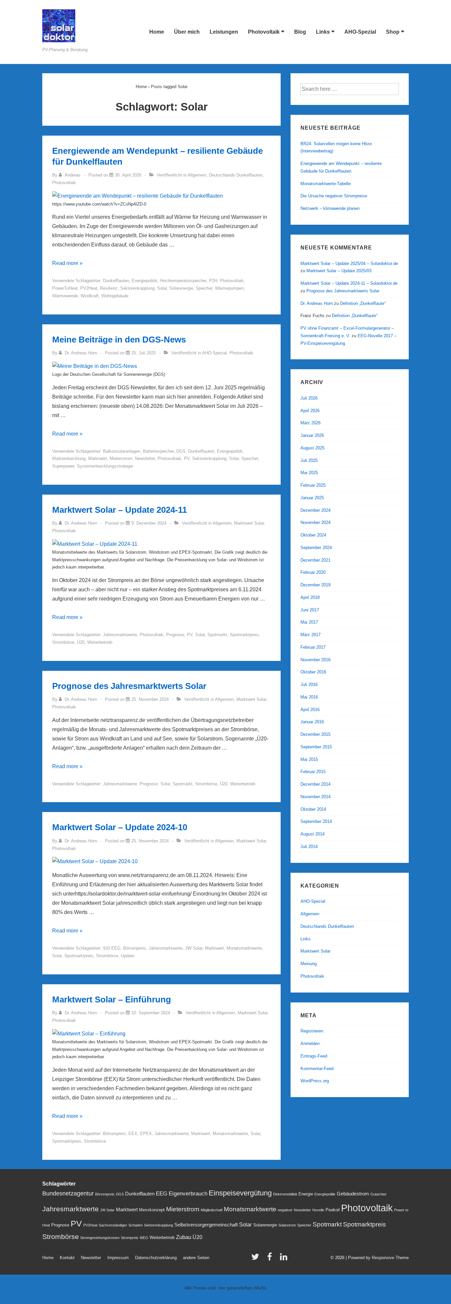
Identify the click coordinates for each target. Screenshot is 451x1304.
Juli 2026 (309, 398)
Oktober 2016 (313, 671)
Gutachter (378, 1194)
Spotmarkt (217, 634)
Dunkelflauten (116, 280)
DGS (181, 451)
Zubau (183, 1237)
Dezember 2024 (315, 510)
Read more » (67, 263)
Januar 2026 (312, 435)
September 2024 (316, 547)
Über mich (187, 32)
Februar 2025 (313, 485)
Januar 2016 (312, 721)
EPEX (146, 1133)
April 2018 (310, 597)
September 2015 (316, 746)
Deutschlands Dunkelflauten (235, 175)
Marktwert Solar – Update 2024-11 (119, 510)
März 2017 (310, 634)
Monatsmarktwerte (244, 948)
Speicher (204, 288)
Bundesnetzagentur (68, 1193)
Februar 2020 (313, 572)
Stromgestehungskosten (100, 1238)
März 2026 (310, 422)
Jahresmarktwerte (120, 634)
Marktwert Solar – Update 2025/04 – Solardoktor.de (349, 263)
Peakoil (333, 1209)
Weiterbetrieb (99, 642)
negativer (285, 1210)
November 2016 (315, 659)
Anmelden (310, 1043)
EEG (161, 1193)
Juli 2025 (309, 460)
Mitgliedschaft (212, 1210)
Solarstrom (287, 1225)
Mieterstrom (121, 458)
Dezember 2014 (315, 784)
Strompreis (129, 1238)
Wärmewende (65, 295)
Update (127, 955)
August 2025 (312, 447)
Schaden (135, 1225)
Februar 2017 (313, 647)
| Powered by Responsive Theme (377, 1257)
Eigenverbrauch (188, 1193)
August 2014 (312, 833)
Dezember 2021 (315, 560)
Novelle (318, 1210)
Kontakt (67, 1257)
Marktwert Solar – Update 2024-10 (119, 827)
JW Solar (193, 948)
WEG (144, 1238)
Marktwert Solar (249, 523)
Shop (392, 32)
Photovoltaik (264, 32)
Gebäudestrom (353, 1193)
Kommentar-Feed (316, 1068)
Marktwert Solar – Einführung (111, 999)
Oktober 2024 (313, 535)
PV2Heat (88, 288)
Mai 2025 (309, 472)
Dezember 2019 (315, 584)
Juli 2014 (309, 846)
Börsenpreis (134, 948)
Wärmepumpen (229, 288)
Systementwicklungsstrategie (105, 466)
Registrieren (311, 1030)
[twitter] (256, 1258)
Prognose (175, 634)
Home (156, 32)
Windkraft (90, 295)
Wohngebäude (114, 295)
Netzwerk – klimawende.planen (330, 208)
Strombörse (63, 642)
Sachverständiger (113, 1225)
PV (187, 458)
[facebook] (271, 1258)
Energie (305, 1193)
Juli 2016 (309, 684)
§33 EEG (112, 948)
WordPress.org (314, 1080)
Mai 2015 (309, 759)
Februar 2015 (313, 771)
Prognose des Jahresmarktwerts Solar (129, 686)
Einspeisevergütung (240, 1193)
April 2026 (310, 410)
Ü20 (81, 642)
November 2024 (315, 522)
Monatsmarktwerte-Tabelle (325, 183)
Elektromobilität (285, 1194)
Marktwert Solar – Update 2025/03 (338, 270)
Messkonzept (152, 1209)
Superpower (63, 466)
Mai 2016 (309, 697)
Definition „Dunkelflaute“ (363, 303)
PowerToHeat (65, 288)
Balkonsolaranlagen (121, 451)
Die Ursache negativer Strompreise (333, 195)
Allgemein (197, 175)
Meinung (308, 963)
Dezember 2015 (315, 734)
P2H (213, 280)
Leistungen (224, 32)
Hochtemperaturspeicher (183, 280)
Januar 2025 (312, 497)
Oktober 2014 (313, 809)
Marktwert (97, 458)
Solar (162, 288)
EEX (132, 1133)
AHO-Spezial (360, 32)
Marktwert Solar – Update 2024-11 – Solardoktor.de (349, 283)
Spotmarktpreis (244, 634)
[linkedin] (284, 1258)
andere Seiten (196, 1257)
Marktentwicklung (69, 458)
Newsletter (145, 458)
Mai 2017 (309, 622)
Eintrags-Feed (313, 1056)
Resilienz (109, 288)
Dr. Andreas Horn (316, 303)
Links (323, 32)
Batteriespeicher (158, 451)
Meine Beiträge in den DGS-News (119, 339)
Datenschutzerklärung (156, 1257)
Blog (300, 32)
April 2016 (310, 709)
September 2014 (316, 821)
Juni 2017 (309, 609)
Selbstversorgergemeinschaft (206, 1224)
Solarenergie (181, 288)
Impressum (118, 1257)
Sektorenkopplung (137, 288)
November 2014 (315, 796)
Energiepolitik (144, 280)
